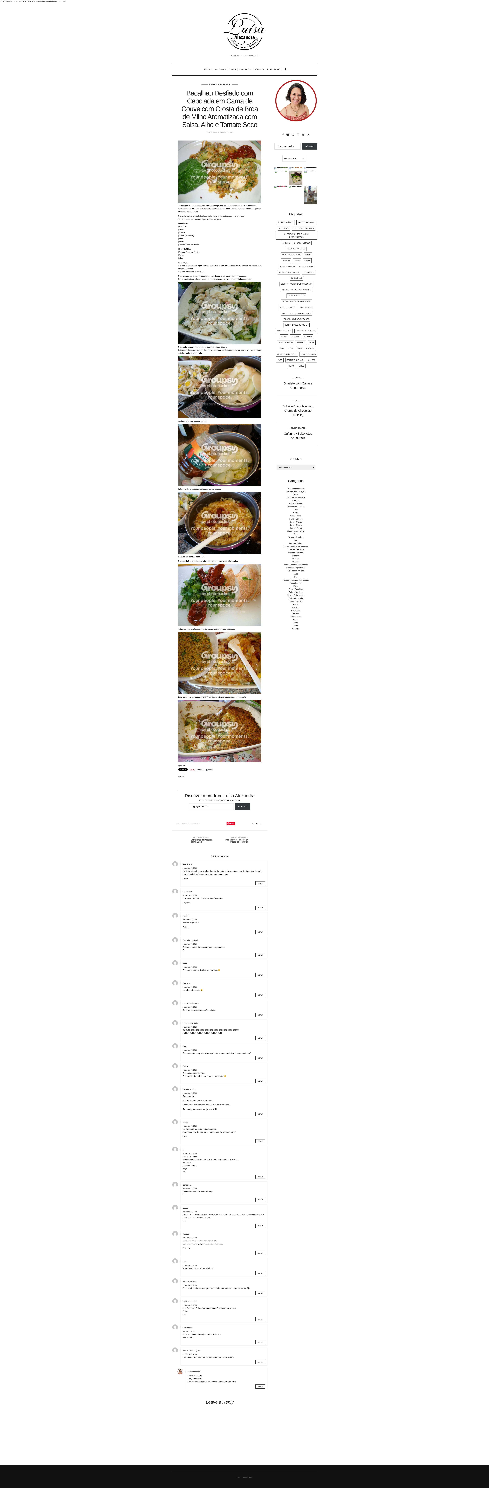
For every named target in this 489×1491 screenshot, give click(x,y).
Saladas (311, 360)
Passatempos (296, 583)
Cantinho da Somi (190, 940)
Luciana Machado (190, 1023)
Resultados (296, 610)
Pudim (295, 604)
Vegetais (295, 629)
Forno (284, 337)
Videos (259, 69)
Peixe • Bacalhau (219, 84)
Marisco (308, 337)
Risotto (296, 613)
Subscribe (242, 807)
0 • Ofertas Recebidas (303, 228)
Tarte (296, 623)
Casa (233, 69)
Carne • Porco (306, 266)
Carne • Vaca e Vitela (289, 272)
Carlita (185, 1066)
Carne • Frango (287, 266)
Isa (184, 1150)
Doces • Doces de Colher (296, 325)
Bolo (298, 401)
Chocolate (309, 272)
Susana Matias (189, 1089)
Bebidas (295, 500)
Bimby (297, 261)
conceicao (187, 1185)
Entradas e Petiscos (306, 331)
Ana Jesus (187, 864)
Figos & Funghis (189, 1301)
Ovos (281, 348)
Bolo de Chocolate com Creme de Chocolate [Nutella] (298, 410)
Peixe (291, 348)
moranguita (187, 1327)
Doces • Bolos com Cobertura (296, 313)
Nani (185, 1261)
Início (207, 69)
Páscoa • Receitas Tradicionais (296, 580)
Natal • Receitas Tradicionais (296, 565)
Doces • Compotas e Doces (296, 319)
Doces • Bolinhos (288, 307)
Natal (311, 343)
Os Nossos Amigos (296, 571)
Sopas (291, 366)
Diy (295, 540)
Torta (296, 626)
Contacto (273, 69)
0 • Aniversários (285, 222)
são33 (185, 1208)
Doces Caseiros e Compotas (296, 546)
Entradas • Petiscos (296, 549)
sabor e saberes (189, 1281)
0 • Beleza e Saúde (306, 222)
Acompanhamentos (296, 249)
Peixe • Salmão (295, 601)
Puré (280, 360)
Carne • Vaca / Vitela (295, 531)
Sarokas (186, 983)
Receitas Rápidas (295, 360)
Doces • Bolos (306, 307)
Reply (260, 883)
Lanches (295, 337)
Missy (185, 1122)
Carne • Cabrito (295, 522)
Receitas (220, 69)
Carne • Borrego (295, 519)
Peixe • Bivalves (296, 592)
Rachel (186, 916)
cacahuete (187, 892)
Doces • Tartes (284, 331)
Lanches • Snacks (295, 552)
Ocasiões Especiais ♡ (295, 568)
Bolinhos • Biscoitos (296, 507)
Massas (300, 343)
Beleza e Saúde (298, 428)
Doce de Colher (295, 543)
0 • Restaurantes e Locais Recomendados (296, 235)
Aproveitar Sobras (291, 255)
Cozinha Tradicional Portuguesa (296, 284)
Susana (186, 1234)
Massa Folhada (286, 343)
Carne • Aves (295, 516)
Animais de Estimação (295, 491)
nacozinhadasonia (190, 1003)
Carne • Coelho (295, 525)
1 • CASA (286, 243)
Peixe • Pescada (308, 354)
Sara (185, 1046)
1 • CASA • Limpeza (302, 243)
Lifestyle (245, 69)
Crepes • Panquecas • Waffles (296, 290)
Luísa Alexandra (194, 1372)
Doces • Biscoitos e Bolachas (296, 302)
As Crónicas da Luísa (296, 497)
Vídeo (301, 366)
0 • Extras (284, 228)
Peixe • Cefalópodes (286, 354)
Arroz (308, 255)
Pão (295, 577)
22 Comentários (195, 823)
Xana (185, 963)
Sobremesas (295, 616)
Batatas (286, 261)
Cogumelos (296, 278)
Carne (307, 261)
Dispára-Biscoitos (296, 296)
